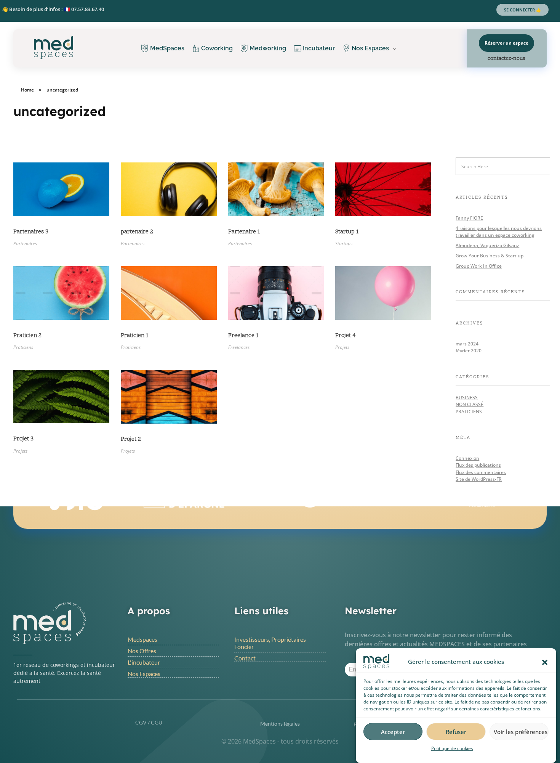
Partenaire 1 (244, 232)
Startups (343, 243)
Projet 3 (23, 439)
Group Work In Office (479, 266)
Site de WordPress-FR (479, 479)
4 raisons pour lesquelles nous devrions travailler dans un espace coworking (499, 231)
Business (467, 397)
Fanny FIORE (469, 218)
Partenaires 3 (30, 232)
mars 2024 (467, 344)
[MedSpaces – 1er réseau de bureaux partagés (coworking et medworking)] (55, 47)
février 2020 (469, 350)
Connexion (467, 458)
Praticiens (23, 347)
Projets (342, 347)
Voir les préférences (520, 732)
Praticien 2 (27, 336)
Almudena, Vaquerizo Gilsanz (487, 245)
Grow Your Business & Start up (489, 255)
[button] (545, 661)
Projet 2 (131, 439)
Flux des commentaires (481, 472)
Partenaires (25, 243)
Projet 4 (345, 336)
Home (27, 90)
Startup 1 (346, 232)
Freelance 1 (243, 336)
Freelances (239, 347)
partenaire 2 (137, 232)
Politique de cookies (452, 748)
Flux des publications (478, 465)
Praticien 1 (134, 336)
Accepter (393, 732)
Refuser (456, 732)
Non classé (469, 404)
